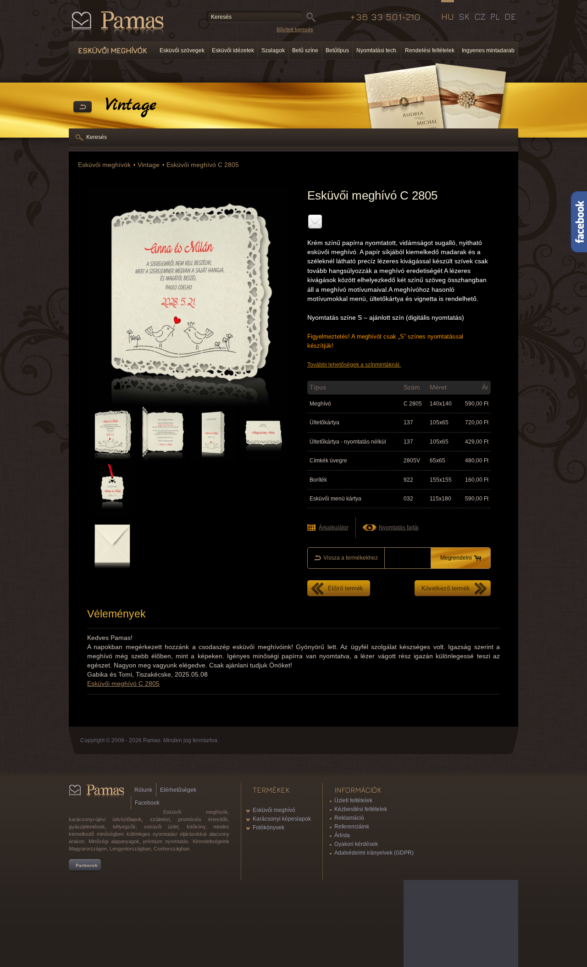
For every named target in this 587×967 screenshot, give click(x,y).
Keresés (96, 137)
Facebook (147, 803)
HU (447, 16)
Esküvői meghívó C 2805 (202, 164)
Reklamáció (349, 818)
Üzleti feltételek (353, 800)
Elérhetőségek (178, 790)
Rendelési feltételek (429, 50)
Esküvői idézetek (233, 50)
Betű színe (305, 50)
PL (495, 16)
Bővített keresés (295, 29)
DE (510, 16)
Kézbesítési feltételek (360, 809)
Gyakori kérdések (356, 844)
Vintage (149, 164)
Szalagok (273, 50)
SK (464, 16)
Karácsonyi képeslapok (282, 819)
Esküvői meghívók (104, 164)
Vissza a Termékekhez (82, 107)
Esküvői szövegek (182, 50)
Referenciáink (351, 826)
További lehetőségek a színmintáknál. (354, 364)
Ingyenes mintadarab (488, 50)
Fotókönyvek (268, 827)
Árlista (342, 835)
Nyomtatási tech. (377, 50)
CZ (480, 16)
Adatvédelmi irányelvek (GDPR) (374, 853)
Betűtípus (337, 50)
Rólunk (143, 790)
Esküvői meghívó (274, 810)
